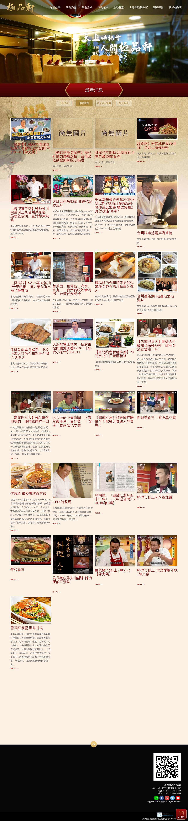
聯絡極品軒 (175, 7)
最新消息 (71, 7)
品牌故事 (55, 7)
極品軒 (20, 7)
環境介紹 (103, 7)
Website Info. (175, 819)
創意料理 (123, 103)
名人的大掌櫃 (104, 103)
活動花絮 (118, 7)
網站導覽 (158, 7)
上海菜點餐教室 (138, 7)
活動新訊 (64, 103)
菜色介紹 (87, 7)
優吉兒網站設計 (163, 819)
